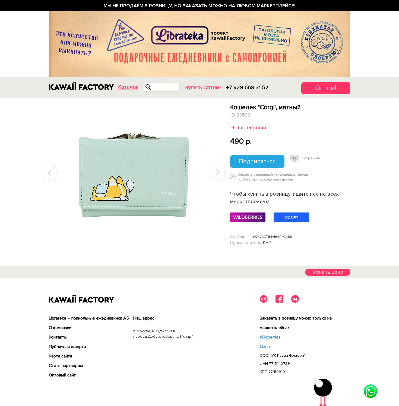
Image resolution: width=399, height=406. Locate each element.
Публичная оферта (67, 346)
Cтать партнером (66, 365)
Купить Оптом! (203, 87)
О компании (60, 327)
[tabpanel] (133, 173)
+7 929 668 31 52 (247, 87)
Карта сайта (60, 356)
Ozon (265, 346)
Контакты (58, 337)
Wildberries (270, 337)
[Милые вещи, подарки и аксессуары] (81, 86)
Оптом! (325, 88)
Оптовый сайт (62, 375)
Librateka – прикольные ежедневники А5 (89, 318)
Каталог (128, 87)
